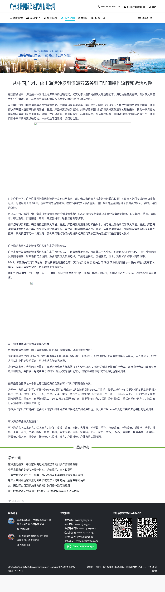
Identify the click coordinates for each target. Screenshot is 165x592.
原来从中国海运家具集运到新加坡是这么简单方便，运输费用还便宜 (46, 480)
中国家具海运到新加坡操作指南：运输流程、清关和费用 (40, 469)
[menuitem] (16, 18)
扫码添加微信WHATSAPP (127, 513)
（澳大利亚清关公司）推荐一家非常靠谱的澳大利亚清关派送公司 (45, 475)
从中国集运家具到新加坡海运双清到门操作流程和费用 (39, 485)
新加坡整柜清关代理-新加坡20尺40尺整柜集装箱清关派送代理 (43, 491)
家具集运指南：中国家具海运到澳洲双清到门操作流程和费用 (43, 464)
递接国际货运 (15, 567)
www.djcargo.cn (40, 567)
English (152, 6)
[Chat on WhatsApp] (80, 548)
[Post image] (11, 521)
